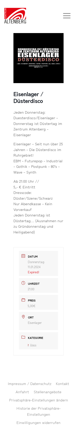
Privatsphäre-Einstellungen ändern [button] (38, 400)
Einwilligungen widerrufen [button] (38, 422)
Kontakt (62, 383)
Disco (33, 345)
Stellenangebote (47, 391)
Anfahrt (22, 391)
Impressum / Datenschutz (29, 383)
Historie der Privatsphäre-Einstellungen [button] (38, 411)
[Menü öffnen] (67, 15)
